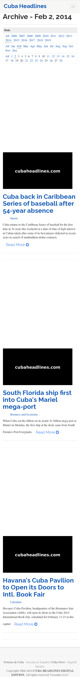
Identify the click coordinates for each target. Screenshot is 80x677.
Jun (46, 46)
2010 (46, 36)
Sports (14, 218)
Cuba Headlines (25, 6)
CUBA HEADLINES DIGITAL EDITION (42, 672)
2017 (32, 40)
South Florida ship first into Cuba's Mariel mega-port (37, 399)
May (39, 46)
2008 (30, 36)
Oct (71, 46)
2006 (14, 36)
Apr (32, 46)
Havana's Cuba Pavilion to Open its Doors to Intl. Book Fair (38, 587)
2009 (38, 36)
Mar (25, 46)
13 (58, 56)
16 (72, 56)
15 (67, 56)
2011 (53, 36)
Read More (16, 244)
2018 (40, 40)
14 (62, 56)
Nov (7, 50)
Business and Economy (24, 414)
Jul (51, 46)
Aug (57, 46)
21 (26, 60)
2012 (61, 36)
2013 (69, 36)
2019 (48, 40)
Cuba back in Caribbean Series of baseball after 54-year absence (39, 203)
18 (11, 60)
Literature (16, 602)
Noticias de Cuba (14, 662)
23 (36, 60)
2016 (24, 40)
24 (41, 60)
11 (48, 56)
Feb (19, 46)
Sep (65, 46)
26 (51, 60)
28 (60, 60)
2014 (8, 40)
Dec (14, 50)
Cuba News (58, 662)
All (7, 36)
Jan (13, 46)
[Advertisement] (40, 108)
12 (53, 56)
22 (31, 60)
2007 (22, 36)
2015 (16, 40)
